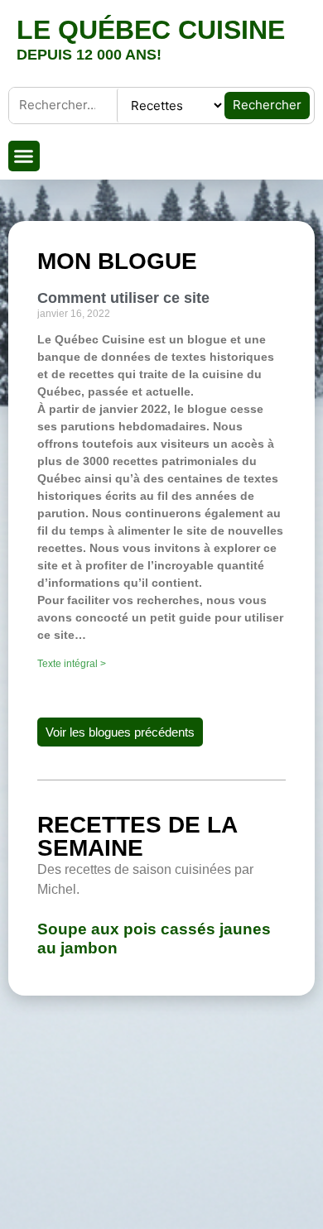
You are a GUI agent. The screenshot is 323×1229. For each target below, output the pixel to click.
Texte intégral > (71, 664)
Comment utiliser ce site (123, 298)
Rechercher (267, 105)
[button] (24, 156)
